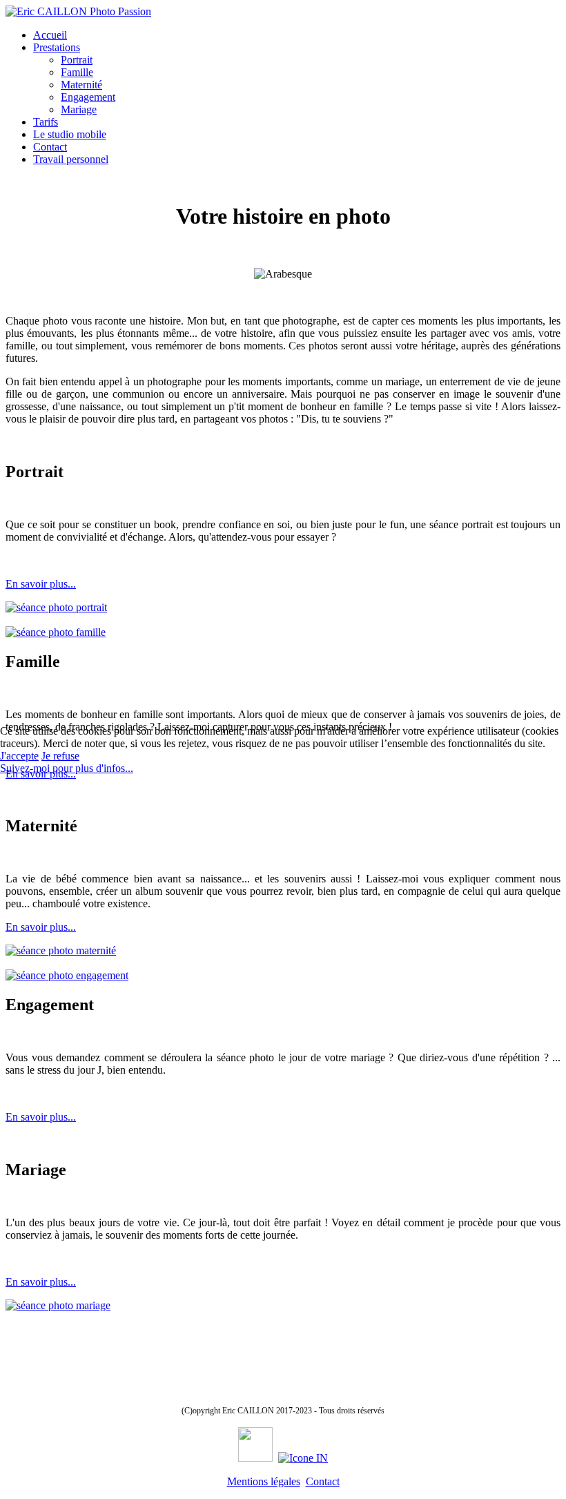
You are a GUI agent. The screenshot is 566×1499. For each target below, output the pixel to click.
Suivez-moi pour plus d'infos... (66, 768)
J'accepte (19, 756)
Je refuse (60, 756)
